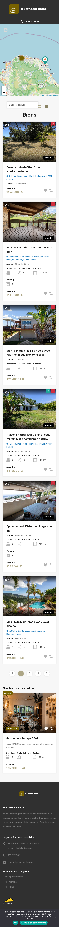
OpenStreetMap (52, 95)
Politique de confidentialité (33, 923)
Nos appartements (14, 877)
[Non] (55, 918)
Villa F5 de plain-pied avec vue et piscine (27, 624)
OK (15, 923)
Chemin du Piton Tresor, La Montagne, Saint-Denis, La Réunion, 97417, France (28, 258)
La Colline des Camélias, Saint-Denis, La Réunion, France (25, 632)
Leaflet (42, 95)
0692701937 (14, 855)
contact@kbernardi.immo (20, 862)
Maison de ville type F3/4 (22, 738)
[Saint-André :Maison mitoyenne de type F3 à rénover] (45, 60)
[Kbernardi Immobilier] (29, 15)
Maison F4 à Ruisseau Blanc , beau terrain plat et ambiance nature (28, 437)
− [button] (4, 92)
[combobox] (22, 104)
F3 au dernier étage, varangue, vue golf (29, 249)
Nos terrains (11, 882)
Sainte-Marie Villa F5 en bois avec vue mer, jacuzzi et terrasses (28, 352)
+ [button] (4, 88)
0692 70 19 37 (32, 21)
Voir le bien (29, 725)
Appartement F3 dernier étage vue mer (29, 528)
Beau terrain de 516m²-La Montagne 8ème (23, 169)
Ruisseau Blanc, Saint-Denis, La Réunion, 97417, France (29, 178)
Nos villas (9, 887)
